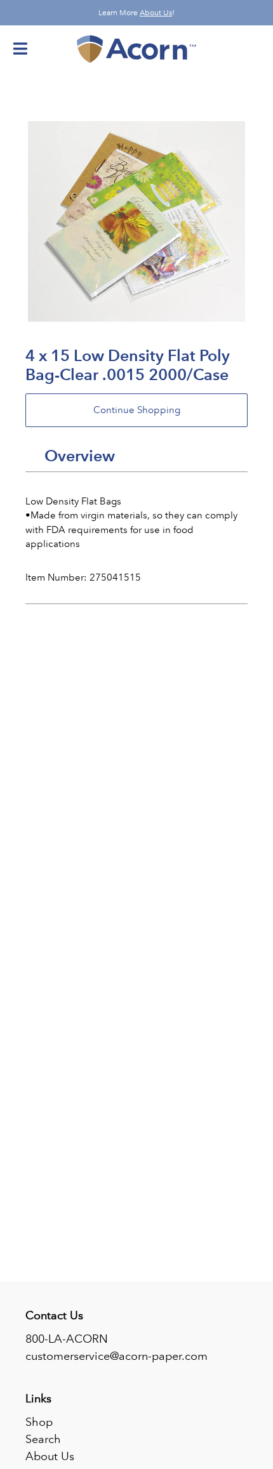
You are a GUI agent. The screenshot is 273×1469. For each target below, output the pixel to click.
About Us (156, 12)
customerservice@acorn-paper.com (116, 1356)
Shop (39, 1422)
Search (43, 1439)
